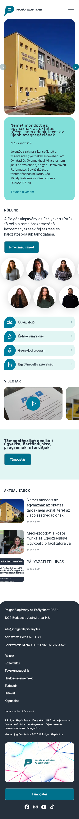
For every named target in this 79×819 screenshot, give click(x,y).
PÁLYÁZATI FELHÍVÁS (45, 562)
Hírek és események (18, 678)
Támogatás (18, 459)
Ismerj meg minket (21, 247)
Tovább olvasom (22, 192)
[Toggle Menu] (71, 9)
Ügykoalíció (26, 322)
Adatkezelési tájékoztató (19, 711)
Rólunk (9, 656)
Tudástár (11, 686)
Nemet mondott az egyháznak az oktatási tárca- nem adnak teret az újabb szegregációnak (37, 129)
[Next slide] (76, 67)
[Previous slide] (3, 67)
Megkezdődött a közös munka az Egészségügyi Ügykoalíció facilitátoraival (49, 538)
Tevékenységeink (17, 670)
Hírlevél (10, 693)
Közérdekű (12, 663)
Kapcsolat (12, 701)
